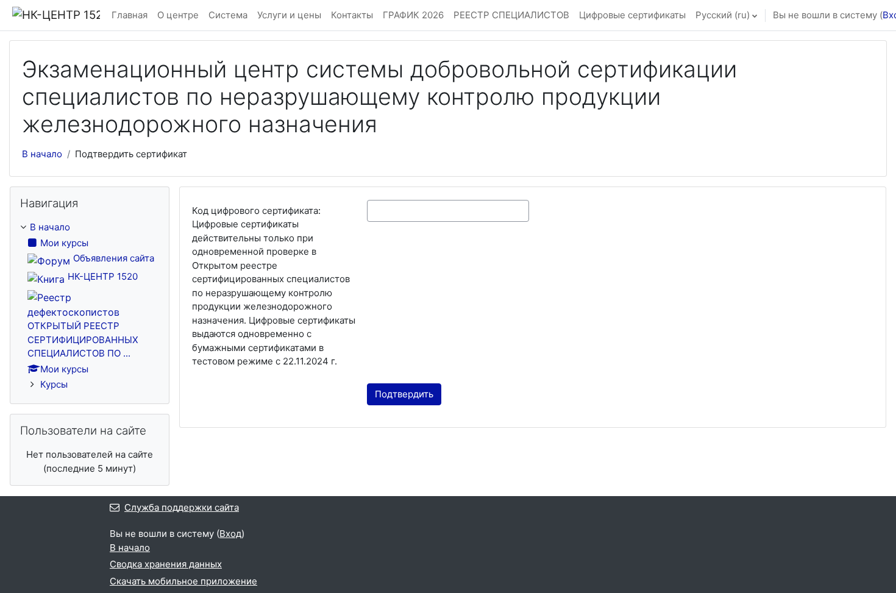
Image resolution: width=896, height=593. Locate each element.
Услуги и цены (289, 15)
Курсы (54, 384)
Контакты (352, 15)
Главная (130, 15)
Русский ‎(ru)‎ (722, 15)
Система (227, 15)
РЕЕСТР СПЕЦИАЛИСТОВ (511, 15)
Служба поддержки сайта (181, 507)
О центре (178, 15)
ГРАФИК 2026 (413, 15)
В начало (42, 154)
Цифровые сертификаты (632, 15)
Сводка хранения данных (166, 564)
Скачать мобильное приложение (183, 581)
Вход (230, 533)
